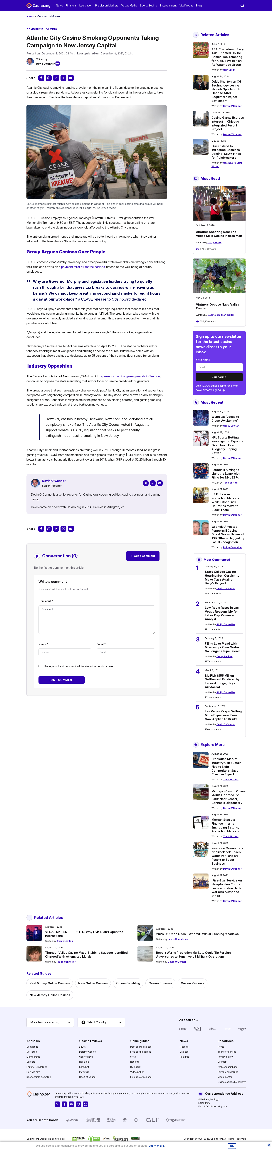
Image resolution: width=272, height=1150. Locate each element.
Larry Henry (214, 242)
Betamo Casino (87, 1051)
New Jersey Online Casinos (50, 995)
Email (101, 644)
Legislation (85, 5)
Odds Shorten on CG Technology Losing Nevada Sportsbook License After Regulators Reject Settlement (226, 91)
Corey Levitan (231, 425)
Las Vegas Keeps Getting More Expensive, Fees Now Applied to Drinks (223, 715)
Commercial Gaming (49, 16)
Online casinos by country (232, 1082)
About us (33, 1041)
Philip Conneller (232, 547)
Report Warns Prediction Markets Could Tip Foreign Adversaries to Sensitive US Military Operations (193, 954)
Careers (30, 1061)
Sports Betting (148, 5)
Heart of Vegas (87, 1077)
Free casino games (140, 1051)
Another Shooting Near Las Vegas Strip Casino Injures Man (219, 234)
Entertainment (168, 5)
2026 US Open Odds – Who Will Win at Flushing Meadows (197, 934)
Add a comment (143, 556)
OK (232, 1145)
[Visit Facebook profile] (64, 1104)
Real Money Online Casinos (50, 983)
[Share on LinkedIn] (56, 78)
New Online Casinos (93, 983)
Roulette (135, 1061)
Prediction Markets (106, 5)
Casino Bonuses (160, 983)
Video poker (137, 1072)
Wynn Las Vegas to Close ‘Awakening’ (225, 418)
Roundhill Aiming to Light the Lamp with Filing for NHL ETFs (225, 473)
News (59, 5)
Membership (33, 1056)
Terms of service (227, 1051)
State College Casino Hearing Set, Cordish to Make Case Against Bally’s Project (222, 577)
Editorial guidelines (228, 1072)
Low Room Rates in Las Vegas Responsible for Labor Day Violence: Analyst (222, 613)
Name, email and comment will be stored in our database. (78, 666)
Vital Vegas (186, 5)
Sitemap (222, 1061)
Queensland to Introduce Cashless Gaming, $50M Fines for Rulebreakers (226, 151)
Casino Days (86, 1056)
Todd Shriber (231, 482)
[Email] (160, 483)
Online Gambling (128, 983)
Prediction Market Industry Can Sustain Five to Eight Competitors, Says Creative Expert (226, 766)
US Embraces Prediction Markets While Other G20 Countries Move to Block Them (225, 501)
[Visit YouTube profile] (71, 1104)
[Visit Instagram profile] (78, 1104)
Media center (225, 1077)
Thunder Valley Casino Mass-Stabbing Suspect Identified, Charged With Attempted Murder (87, 954)
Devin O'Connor (45, 63)
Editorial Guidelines (36, 1067)
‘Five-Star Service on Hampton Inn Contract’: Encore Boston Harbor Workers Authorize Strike (228, 888)
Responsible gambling (38, 1077)
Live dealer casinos (141, 1077)
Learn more (156, 1145)
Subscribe (219, 377)
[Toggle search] (242, 5)
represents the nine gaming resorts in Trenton (130, 376)
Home (221, 1046)
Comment (45, 601)
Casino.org (216, 1138)
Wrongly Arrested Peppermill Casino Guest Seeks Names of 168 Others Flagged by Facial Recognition (227, 534)
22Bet (82, 1046)
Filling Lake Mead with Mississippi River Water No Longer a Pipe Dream (222, 647)
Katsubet (84, 1067)
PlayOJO (84, 1072)
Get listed (31, 1051)
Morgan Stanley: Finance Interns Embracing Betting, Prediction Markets (225, 825)
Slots (133, 1056)
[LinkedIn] (153, 483)
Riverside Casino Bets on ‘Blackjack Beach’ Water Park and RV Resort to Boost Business (227, 855)
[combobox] (50, 1022)
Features (184, 1056)
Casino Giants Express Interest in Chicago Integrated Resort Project (227, 123)
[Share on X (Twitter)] (63, 78)
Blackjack (135, 1067)
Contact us (32, 1046)
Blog (199, 5)
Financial (71, 5)
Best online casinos (141, 1046)
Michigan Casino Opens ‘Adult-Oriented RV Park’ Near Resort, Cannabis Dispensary (228, 797)
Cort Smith (229, 70)
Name (43, 644)
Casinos (184, 1051)
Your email (203, 360)
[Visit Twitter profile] (57, 1104)
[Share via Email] (71, 78)
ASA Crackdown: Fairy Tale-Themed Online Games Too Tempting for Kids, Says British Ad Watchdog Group (227, 56)
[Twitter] (146, 483)
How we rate (33, 1072)
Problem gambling (228, 1067)
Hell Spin (84, 1061)
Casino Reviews (192, 983)
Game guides (139, 1041)
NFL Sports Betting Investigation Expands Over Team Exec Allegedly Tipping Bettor (227, 445)
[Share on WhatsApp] (49, 78)
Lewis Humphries (178, 939)
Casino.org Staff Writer (221, 315)
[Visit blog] (85, 1104)
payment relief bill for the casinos (83, 267)
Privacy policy (225, 1056)
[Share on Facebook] (41, 78)
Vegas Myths (129, 5)
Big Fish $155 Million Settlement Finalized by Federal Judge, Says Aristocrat (222, 681)
